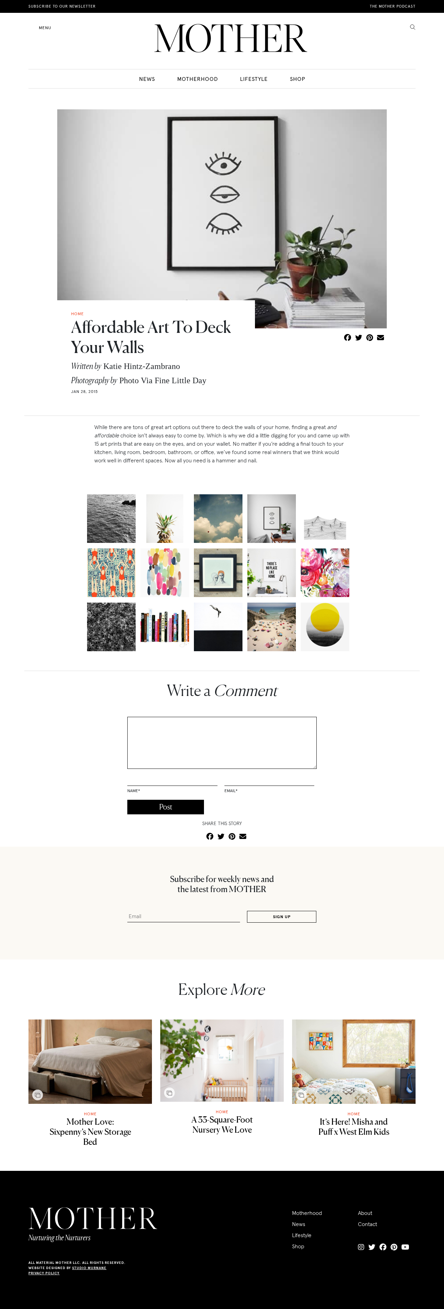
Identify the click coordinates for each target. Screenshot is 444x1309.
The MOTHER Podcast (393, 6)
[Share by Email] (380, 338)
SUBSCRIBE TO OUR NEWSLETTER (62, 6)
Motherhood (197, 78)
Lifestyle (254, 78)
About (365, 1212)
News (147, 78)
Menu (45, 27)
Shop (297, 78)
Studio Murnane (89, 1268)
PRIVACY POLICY (44, 1273)
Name (133, 790)
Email (231, 790)
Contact (367, 1223)
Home (90, 1113)
